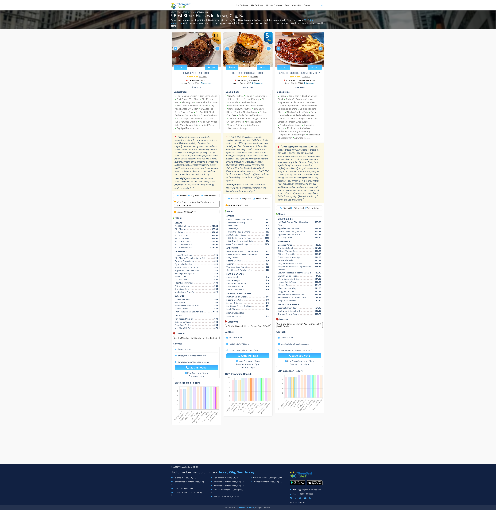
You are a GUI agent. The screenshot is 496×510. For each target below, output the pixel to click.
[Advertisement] (248, 446)
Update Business (274, 5)
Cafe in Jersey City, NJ (183, 488)
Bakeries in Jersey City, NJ (184, 478)
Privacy (293, 502)
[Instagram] (300, 498)
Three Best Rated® (246, 508)
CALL (181, 67)
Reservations (184, 349)
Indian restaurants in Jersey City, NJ (228, 482)
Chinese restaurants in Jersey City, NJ (187, 493)
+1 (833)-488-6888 (306, 494)
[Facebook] (291, 498)
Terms (302, 502)
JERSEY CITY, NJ (188, 12)
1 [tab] (243, 61)
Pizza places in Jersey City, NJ (226, 496)
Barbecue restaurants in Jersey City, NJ (187, 483)
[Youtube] (305, 498)
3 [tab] (247, 61)
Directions (206, 83)
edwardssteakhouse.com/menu (193, 362)
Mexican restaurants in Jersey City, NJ (227, 491)
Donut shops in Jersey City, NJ (226, 478)
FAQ (287, 5)
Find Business (241, 5)
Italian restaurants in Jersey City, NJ (228, 486)
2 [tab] (245, 61)
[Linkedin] (310, 498)
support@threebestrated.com (309, 490)
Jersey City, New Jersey (236, 472)
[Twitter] (295, 498)
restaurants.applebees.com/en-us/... (297, 350)
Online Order (287, 337)
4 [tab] (198, 61)
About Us (296, 5)
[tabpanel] (196, 49)
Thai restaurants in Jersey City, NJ (267, 482)
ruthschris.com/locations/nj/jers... (244, 350)
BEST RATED (175, 12)
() (203, 77)
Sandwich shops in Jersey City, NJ (267, 478)
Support (307, 5)
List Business (257, 5)
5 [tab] (200, 61)
